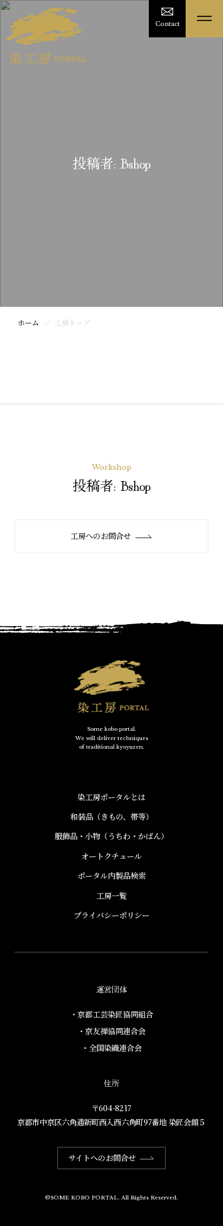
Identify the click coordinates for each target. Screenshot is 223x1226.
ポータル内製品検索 (111, 875)
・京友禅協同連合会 (111, 1031)
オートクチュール (111, 856)
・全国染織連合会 (111, 1047)
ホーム (28, 322)
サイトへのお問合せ (102, 1157)
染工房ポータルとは (111, 797)
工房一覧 (111, 895)
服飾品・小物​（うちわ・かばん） (111, 836)
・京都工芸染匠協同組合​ (111, 1014)
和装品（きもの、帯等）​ (111, 816)
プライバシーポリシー (111, 915)
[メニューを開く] (204, 18)
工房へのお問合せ (100, 535)
